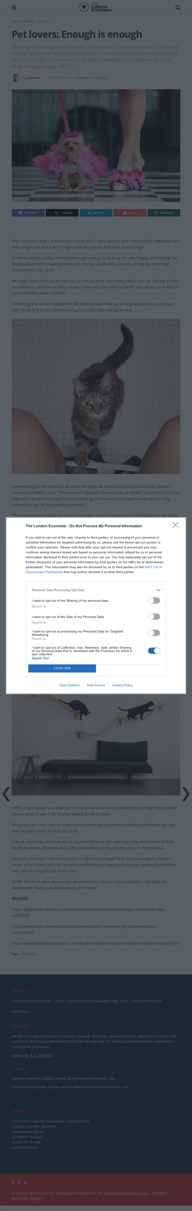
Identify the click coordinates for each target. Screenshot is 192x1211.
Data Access (96, 685)
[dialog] (96, 605)
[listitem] (96, 590)
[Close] (177, 526)
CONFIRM (62, 668)
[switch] (154, 600)
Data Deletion (69, 685)
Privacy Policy (122, 685)
